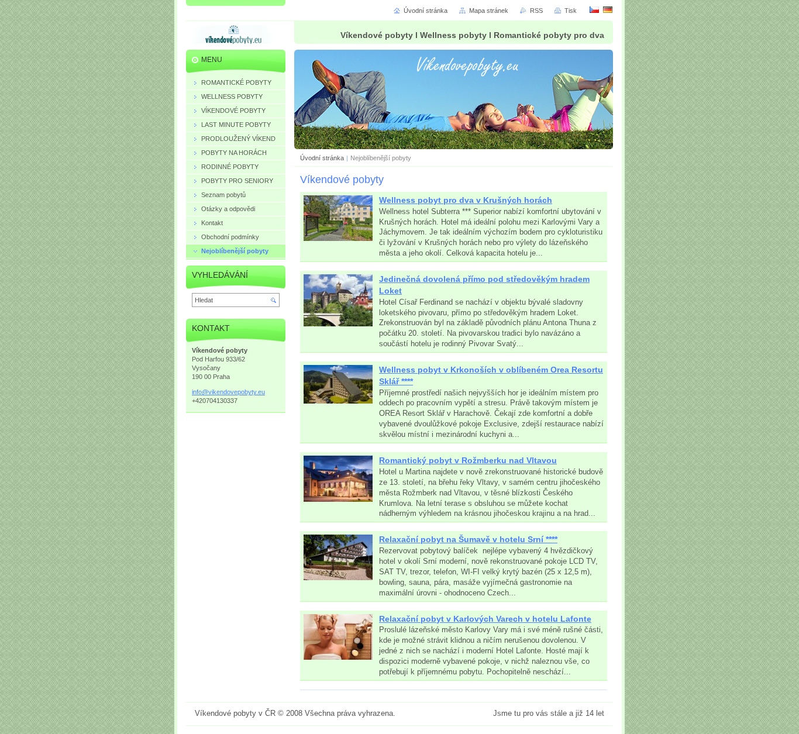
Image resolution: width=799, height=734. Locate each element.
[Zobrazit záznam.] (338, 239)
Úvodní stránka (322, 157)
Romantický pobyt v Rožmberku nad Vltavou (468, 460)
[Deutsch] (607, 9)
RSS (536, 10)
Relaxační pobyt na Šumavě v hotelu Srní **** (468, 539)
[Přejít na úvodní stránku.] (233, 37)
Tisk (570, 10)
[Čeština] (594, 9)
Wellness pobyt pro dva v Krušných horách (465, 200)
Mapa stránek (488, 10)
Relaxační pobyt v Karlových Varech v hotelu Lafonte (485, 618)
